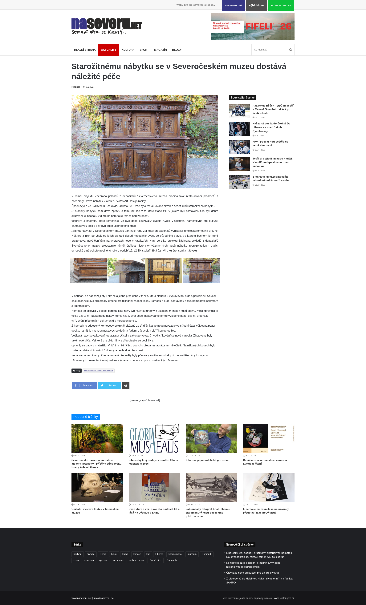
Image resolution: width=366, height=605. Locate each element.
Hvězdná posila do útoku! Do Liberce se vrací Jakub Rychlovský (272, 127)
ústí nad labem (136, 560)
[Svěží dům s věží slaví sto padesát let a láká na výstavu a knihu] (154, 487)
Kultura (128, 49)
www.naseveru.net (81, 598)
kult (148, 554)
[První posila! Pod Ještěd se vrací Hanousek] (239, 147)
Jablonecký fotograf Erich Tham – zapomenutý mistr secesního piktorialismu (208, 512)
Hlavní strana (85, 49)
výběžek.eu (256, 5)
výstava (103, 560)
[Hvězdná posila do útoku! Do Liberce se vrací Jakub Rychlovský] (239, 129)
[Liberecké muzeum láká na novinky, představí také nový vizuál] (269, 487)
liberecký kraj (175, 554)
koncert (137, 554)
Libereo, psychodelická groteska (207, 460)
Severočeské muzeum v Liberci (98, 370)
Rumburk (206, 554)
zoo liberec (118, 560)
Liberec (159, 554)
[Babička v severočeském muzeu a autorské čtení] (269, 438)
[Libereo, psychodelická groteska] (211, 438)
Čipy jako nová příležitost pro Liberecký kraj (252, 572)
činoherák (172, 560)
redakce (75, 87)
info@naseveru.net (104, 598)
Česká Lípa (155, 560)
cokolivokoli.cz (281, 5)
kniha (125, 554)
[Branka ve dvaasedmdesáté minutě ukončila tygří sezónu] (239, 182)
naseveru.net (233, 5)
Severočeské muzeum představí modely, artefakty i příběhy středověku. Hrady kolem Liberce (96, 463)
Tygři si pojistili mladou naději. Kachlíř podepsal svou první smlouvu (273, 162)
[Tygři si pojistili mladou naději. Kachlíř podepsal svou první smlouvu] (239, 164)
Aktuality (108, 49)
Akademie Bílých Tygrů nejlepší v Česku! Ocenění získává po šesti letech (273, 109)
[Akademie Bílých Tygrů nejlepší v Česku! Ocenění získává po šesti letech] (239, 111)
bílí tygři (78, 554)
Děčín (103, 554)
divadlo (91, 554)
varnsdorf (89, 560)
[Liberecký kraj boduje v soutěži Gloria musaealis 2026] (154, 438)
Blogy (177, 49)
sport (76, 560)
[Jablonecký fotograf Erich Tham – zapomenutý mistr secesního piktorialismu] (211, 487)
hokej (114, 554)
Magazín (160, 49)
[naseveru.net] (106, 26)
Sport (144, 49)
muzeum (192, 554)
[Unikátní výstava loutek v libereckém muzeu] (97, 487)
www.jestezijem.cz (284, 598)
